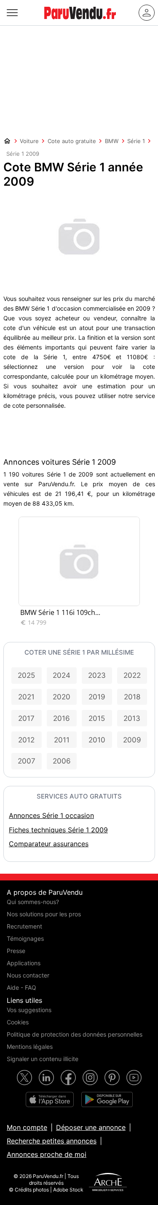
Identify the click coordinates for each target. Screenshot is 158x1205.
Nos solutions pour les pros (44, 914)
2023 (97, 675)
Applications (23, 963)
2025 (26, 675)
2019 (96, 697)
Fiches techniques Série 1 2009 (58, 830)
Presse (16, 950)
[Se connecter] (147, 13)
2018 (132, 697)
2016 (61, 718)
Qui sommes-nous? (33, 901)
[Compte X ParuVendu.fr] (24, 1077)
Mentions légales (30, 1046)
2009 (132, 740)
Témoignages (25, 938)
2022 (132, 675)
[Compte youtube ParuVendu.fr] (134, 1077)
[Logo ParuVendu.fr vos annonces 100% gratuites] (80, 23)
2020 (61, 697)
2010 (96, 740)
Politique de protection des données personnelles (74, 1034)
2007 (26, 761)
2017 (26, 718)
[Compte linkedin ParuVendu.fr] (46, 1077)
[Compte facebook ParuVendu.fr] (68, 1077)
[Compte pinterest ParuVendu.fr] (112, 1077)
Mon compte (27, 1127)
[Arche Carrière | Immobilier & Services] (108, 1183)
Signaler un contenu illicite (42, 1058)
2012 (26, 740)
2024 (61, 675)
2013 (131, 718)
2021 (26, 697)
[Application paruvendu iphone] (49, 1099)
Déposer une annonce (91, 1127)
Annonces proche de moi (46, 1154)
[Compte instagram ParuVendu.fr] (90, 1077)
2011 (62, 740)
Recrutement (24, 926)
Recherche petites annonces (51, 1141)
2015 (96, 718)
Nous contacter (28, 975)
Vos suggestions (29, 1009)
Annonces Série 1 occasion (51, 815)
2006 (62, 761)
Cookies (18, 1022)
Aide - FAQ (21, 987)
